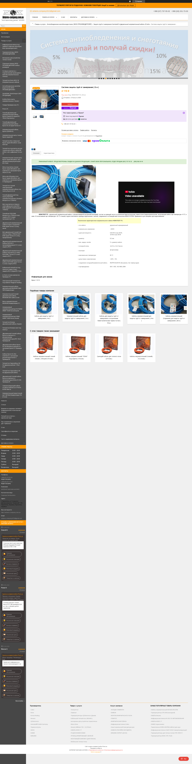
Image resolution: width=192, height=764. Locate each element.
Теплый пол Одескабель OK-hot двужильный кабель (11, 371)
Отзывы (3, 435)
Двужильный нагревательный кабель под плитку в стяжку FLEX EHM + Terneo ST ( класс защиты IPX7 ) (12, 253)
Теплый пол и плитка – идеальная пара (8, 417)
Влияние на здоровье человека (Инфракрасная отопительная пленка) (11, 410)
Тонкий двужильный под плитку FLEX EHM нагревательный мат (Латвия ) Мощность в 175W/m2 (12, 197)
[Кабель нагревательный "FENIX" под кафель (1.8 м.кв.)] (77, 344)
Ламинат (74, 713)
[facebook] (32, 149)
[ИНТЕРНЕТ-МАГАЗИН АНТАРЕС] (13, 14)
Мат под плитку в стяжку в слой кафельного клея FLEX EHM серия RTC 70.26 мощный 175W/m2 (11, 206)
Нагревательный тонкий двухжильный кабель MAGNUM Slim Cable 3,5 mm (10, 295)
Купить (70, 104)
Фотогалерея (5, 37)
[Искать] (24, 25)
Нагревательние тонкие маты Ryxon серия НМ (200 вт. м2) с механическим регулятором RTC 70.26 (12, 160)
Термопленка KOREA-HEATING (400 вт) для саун (165, 727)
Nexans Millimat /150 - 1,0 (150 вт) (81, 727)
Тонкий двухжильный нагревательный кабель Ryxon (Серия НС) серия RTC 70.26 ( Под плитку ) (11, 115)
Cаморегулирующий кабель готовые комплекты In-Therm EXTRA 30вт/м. (11, 387)
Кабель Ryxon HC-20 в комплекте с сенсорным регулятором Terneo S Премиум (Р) (10, 356)
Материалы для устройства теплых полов (11, 58)
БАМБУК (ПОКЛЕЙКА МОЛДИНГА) (121, 730)
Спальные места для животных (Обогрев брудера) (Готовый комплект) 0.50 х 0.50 (12, 545)
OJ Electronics (35, 721)
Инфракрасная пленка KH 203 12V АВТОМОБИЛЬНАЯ (167, 718)
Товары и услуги (6, 41)
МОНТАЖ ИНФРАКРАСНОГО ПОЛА (121, 715)
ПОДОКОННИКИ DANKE (78, 733)
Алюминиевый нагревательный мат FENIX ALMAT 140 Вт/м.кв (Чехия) (11, 316)
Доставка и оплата (7, 443)
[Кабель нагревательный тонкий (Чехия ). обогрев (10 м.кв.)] (44, 344)
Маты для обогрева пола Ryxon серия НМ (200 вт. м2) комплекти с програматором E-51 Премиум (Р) (12, 179)
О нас (3, 427)
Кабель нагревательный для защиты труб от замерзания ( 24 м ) (141, 318)
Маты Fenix (74, 724)
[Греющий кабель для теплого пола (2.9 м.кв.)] (109, 344)
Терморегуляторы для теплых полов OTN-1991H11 (167, 733)
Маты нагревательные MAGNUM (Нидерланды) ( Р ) (11, 302)
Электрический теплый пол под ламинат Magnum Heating (11, 281)
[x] (34, 149)
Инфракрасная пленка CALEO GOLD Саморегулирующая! (169, 730)
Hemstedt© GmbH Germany (39, 724)
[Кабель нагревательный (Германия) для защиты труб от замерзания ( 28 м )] (174, 304)
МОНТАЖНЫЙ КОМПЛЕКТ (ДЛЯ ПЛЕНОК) (83, 739)
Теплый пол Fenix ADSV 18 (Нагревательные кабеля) (10, 81)
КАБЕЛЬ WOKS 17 (76, 730)
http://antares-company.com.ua (10, 512)
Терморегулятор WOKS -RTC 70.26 (161, 736)
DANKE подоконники (157, 724)
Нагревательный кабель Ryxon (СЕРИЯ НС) (10, 130)
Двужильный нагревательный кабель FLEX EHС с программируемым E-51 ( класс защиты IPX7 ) (12, 244)
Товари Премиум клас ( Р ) (10, 105)
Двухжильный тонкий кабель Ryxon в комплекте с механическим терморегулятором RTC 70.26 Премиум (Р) (11, 337)
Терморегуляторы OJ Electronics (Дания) (83, 715)
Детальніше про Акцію (125, 5)
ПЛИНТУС (114, 718)
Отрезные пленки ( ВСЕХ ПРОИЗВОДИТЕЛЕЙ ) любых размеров (11, 65)
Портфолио (4, 33)
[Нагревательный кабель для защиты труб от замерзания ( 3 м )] (77, 304)
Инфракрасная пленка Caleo (120, 724)
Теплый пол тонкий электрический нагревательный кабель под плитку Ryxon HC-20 (11, 188)
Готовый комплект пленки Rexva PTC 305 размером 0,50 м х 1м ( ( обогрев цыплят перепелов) (12, 605)
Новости (4, 401)
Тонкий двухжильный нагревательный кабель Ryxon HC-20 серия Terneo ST (11, 123)
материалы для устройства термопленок (84, 721)
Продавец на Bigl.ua (96, 748)
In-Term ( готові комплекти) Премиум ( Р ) (11, 276)
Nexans (33, 718)
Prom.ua (104, 746)
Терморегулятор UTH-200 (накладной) (163, 713)
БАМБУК (113, 713)
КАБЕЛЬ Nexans (156, 715)
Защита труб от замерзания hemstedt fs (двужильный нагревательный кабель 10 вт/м (122, 24)
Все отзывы (19, 701)
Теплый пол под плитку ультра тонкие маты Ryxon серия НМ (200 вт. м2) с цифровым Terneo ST (12, 151)
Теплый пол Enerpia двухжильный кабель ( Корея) (11, 323)
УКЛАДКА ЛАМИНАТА (117, 710)
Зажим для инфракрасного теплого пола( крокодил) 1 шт (12, 663)
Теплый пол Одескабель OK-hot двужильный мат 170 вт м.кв (11, 365)
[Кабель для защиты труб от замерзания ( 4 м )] (44, 304)
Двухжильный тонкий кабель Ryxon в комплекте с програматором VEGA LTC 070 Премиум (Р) (11, 379)
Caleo (32, 710)
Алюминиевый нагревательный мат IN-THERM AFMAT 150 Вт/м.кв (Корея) (12, 309)
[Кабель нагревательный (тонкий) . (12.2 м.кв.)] (141, 344)
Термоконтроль (36, 727)
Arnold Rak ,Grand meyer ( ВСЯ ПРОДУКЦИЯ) (11, 94)
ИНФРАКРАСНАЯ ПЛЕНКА (118, 721)
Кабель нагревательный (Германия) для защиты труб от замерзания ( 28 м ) (174, 318)
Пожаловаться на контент (96, 750)
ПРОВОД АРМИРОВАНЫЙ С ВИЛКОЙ (82, 736)
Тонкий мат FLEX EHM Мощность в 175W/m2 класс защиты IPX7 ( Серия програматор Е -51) (11, 216)
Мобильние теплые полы (79, 741)
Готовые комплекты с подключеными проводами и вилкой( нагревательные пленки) (11, 73)
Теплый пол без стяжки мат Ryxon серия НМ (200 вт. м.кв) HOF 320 (11, 142)
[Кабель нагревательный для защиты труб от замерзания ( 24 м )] (141, 304)
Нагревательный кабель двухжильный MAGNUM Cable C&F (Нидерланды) (11, 288)
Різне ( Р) (5, 109)
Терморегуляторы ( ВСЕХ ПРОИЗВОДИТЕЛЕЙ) (10, 53)
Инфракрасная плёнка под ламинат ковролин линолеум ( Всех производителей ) (12, 46)
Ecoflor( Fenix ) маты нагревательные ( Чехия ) (10, 100)
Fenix (32, 713)
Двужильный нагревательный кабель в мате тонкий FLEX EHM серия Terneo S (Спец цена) (12, 225)
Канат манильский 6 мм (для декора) (122, 727)
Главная (35, 17)
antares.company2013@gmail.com (11, 518)
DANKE (33, 733)
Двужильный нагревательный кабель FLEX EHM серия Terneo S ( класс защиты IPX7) (12, 261)
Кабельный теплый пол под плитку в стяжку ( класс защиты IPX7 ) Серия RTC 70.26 (11, 269)
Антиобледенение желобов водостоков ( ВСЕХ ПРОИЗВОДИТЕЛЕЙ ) (11, 87)
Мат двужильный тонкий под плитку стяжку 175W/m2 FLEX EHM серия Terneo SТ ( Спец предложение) (11, 234)
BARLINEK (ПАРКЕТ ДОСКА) (119, 733)
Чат (185, 759)
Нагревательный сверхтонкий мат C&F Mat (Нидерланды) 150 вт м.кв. (12, 395)
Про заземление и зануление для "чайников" (10, 422)
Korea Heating (35, 715)
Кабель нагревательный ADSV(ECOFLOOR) (164, 710)
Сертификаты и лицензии (9, 431)
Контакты (73, 17)
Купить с (66, 108)
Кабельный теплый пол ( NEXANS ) (81, 718)
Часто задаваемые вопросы (10, 439)
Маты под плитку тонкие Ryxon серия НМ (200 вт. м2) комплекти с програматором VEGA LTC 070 (11, 169)
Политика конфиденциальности (113, 750)
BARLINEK (33, 736)
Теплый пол (74, 710)
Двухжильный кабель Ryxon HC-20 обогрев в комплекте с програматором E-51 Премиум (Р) (12, 347)
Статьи (3, 405)
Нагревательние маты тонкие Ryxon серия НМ (12, 136)
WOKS (32, 730)
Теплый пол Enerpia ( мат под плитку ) (11, 328)
